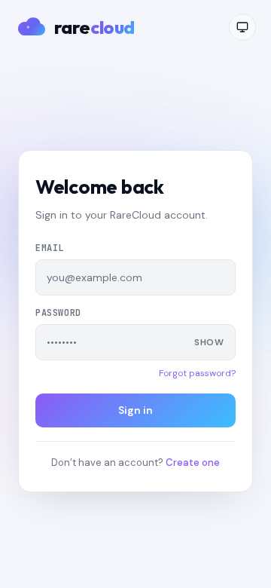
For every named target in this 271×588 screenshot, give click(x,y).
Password (58, 313)
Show (209, 342)
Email (49, 248)
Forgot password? (197, 373)
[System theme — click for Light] (242, 27)
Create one (193, 462)
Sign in (135, 410)
